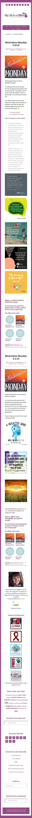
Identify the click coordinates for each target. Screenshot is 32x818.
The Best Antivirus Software (16, 772)
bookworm (14, 695)
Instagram (19, 700)
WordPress (20, 811)
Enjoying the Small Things (16, 765)
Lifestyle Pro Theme (18, 810)
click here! (22, 598)
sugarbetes (24, 706)
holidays (19, 697)
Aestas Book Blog (16, 755)
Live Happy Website (14, 112)
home (24, 697)
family (24, 695)
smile (14, 363)
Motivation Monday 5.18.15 (16, 44)
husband (7, 700)
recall (21, 703)
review (25, 703)
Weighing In (14, 708)
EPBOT (16, 762)
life (6, 702)
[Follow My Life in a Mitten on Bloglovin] (16, 608)
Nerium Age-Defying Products (16, 768)
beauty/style (9, 695)
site (12, 706)
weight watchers (22, 708)
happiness (24, 49)
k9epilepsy (25, 700)
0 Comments (19, 50)
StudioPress (14, 811)
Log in (24, 811)
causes (19, 695)
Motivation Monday (14, 345)
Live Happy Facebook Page (16, 114)
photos (17, 703)
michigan (11, 703)
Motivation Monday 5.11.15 (16, 357)
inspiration (12, 50)
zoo (16, 711)
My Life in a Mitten (16, 15)
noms (14, 703)
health (13, 697)
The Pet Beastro (16, 758)
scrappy (8, 706)
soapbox (19, 706)
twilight (8, 708)
